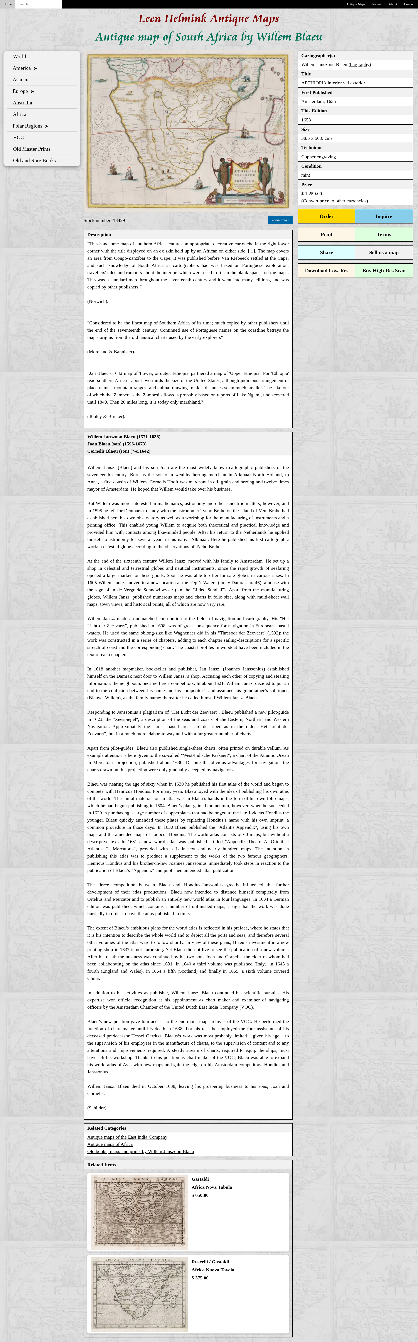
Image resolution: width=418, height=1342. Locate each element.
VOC (17, 137)
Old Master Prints (30, 149)
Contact (409, 4)
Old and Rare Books (33, 160)
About (393, 4)
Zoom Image (280, 220)
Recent (377, 4)
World (18, 56)
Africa (18, 114)
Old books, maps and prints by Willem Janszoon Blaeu (140, 1151)
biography (359, 64)
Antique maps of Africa (110, 1144)
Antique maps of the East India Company (127, 1137)
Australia (21, 103)
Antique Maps (355, 4)
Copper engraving (318, 156)
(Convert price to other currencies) (334, 200)
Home (7, 4)
